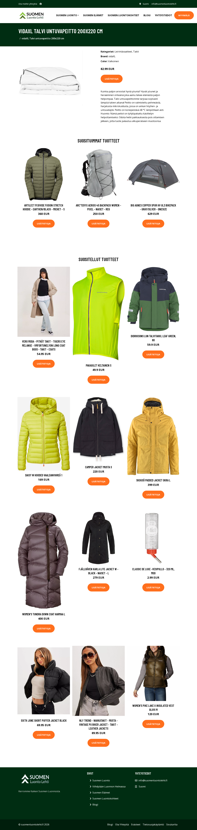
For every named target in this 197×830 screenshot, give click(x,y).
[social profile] (41, 4)
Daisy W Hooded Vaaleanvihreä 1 (43, 475)
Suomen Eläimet (93, 15)
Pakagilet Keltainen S (98, 365)
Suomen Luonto (101, 780)
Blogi (147, 15)
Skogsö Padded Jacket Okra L (153, 480)
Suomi (146, 3)
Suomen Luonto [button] (66, 15)
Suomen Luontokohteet (123, 15)
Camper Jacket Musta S (98, 467)
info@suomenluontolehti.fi (164, 3)
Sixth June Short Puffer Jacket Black (44, 720)
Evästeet (135, 824)
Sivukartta (171, 824)
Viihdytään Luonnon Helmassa (108, 786)
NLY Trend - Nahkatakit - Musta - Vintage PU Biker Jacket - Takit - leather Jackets (98, 724)
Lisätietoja (111, 78)
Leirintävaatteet (123, 51)
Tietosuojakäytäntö (153, 824)
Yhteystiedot (163, 15)
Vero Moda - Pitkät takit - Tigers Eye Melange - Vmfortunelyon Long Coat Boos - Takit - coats (43, 345)
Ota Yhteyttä (122, 824)
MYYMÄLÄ (184, 15)
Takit (136, 51)
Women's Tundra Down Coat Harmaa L (43, 614)
